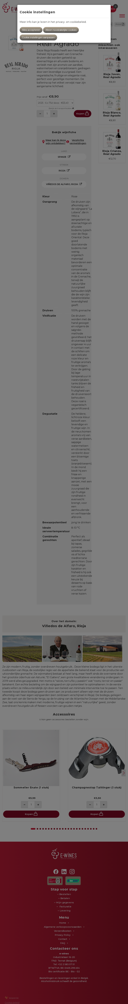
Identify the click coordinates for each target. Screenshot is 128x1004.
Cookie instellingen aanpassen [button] (38, 37)
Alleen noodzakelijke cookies (60, 30)
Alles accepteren (31, 30)
